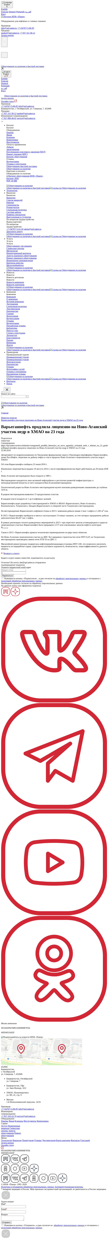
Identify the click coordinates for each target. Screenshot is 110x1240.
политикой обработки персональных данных (21, 581)
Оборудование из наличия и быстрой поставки (26, 96)
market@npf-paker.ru (10, 33)
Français (4, 12)
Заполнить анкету (14, 231)
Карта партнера (63, 1140)
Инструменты (30, 1121)
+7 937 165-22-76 (8, 1116)
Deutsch (12, 12)
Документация (49, 1140)
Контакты (75, 1140)
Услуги (4, 1126)
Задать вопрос (7, 35)
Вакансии (17, 1140)
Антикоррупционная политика (69, 1187)
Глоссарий (85, 1140)
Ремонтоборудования (11, 1134)
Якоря (11, 1121)
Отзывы (38, 1140)
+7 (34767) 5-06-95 (25, 28)
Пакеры (4, 1121)
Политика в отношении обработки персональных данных (27, 1187)
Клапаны (19, 1121)
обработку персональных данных (71, 578)
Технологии (6, 1140)
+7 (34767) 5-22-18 (14, 229)
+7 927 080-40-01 (8, 118)
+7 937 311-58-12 (27, 33)
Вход (3, 14)
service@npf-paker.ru (26, 118)
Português (20, 12)
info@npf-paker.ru (9, 28)
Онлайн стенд (7, 101)
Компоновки (43, 1121)
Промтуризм (28, 1140)
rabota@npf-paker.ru (32, 229)
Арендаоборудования (8, 1132)
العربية (28, 12)
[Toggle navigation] (2, 121)
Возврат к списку (12, 553)
